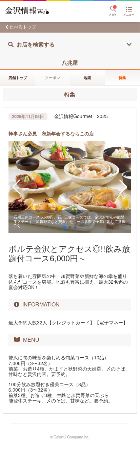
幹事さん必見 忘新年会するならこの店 (51, 133)
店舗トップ (17, 77)
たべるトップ (22, 26)
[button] (16, 187)
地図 (87, 77)
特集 (122, 77)
